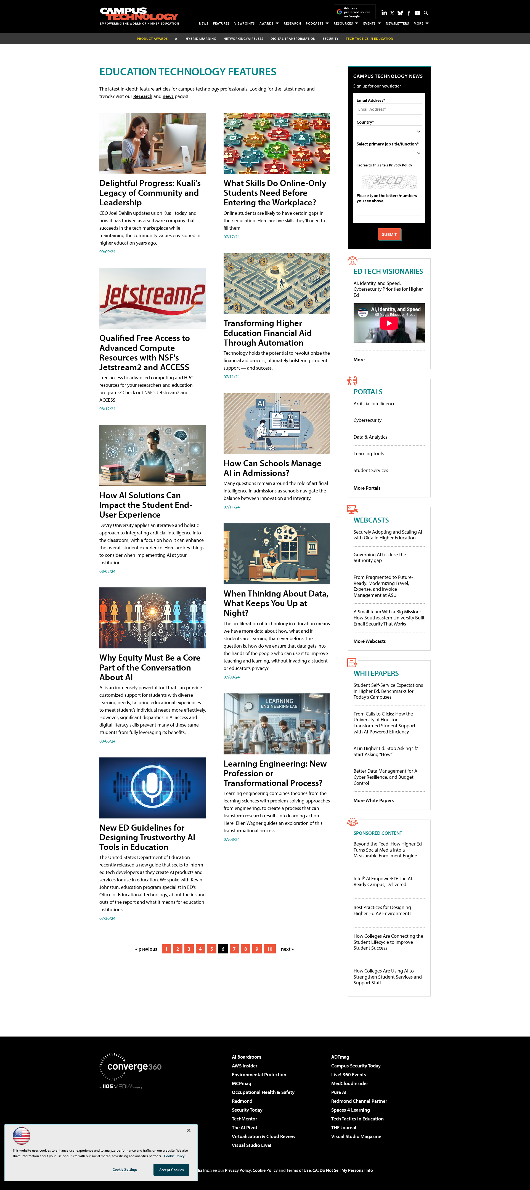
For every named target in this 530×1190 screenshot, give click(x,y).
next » (287, 949)
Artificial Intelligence (375, 403)
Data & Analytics (370, 437)
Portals (368, 391)
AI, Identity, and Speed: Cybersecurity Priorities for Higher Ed (388, 289)
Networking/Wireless (243, 38)
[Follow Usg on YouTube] (417, 13)
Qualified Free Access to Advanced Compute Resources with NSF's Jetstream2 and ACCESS (144, 352)
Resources (343, 23)
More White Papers (374, 800)
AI (177, 38)
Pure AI (338, 1092)
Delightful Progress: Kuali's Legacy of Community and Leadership (150, 192)
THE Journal (343, 1127)
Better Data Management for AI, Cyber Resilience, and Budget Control (387, 777)
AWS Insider (244, 1065)
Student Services (371, 470)
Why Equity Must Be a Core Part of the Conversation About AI (150, 667)
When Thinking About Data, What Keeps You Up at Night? (276, 603)
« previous (146, 949)
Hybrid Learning (201, 38)
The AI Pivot (244, 1127)
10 (269, 949)
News (203, 23)
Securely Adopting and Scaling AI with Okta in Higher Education (388, 535)
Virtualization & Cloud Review (263, 1136)
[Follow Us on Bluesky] (400, 13)
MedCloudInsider (349, 1083)
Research (292, 23)
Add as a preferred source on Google (357, 12)
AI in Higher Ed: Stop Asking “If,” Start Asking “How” (385, 751)
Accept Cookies (171, 1169)
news (168, 96)
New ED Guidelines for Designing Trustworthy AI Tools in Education (147, 837)
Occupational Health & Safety (263, 1092)
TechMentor (244, 1118)
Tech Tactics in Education (357, 1118)
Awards (266, 23)
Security (331, 38)
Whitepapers (376, 673)
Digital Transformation (293, 38)
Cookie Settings (125, 1169)
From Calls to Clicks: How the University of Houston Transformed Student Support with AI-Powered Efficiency (384, 723)
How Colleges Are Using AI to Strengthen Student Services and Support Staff (388, 977)
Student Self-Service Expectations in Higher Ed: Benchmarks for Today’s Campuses (388, 691)
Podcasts (315, 23)
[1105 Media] (132, 1116)
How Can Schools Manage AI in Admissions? (273, 467)
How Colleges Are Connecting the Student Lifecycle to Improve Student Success (388, 942)
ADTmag (340, 1057)
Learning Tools (369, 453)
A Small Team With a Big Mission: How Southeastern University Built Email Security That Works (389, 617)
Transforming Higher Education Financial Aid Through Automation (268, 332)
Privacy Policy (400, 165)
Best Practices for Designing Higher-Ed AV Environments (382, 910)
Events (369, 23)
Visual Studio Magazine (356, 1136)
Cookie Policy (265, 1170)
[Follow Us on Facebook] (409, 13)
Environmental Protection (259, 1074)
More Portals (367, 488)
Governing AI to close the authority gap (380, 557)
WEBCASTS (371, 519)
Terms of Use (299, 1170)
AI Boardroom (246, 1057)
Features (221, 23)
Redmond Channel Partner (359, 1101)
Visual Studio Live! (251, 1145)
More (418, 23)
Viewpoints (244, 23)
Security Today (247, 1110)
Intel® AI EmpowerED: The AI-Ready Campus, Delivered (384, 881)
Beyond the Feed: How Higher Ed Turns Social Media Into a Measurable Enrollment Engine (388, 850)
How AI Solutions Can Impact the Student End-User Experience (145, 504)
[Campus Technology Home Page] (139, 16)
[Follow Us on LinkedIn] (384, 12)
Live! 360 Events (348, 1074)
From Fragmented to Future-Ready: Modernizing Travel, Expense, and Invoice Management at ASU (384, 586)
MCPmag (241, 1083)
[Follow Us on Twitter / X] (392, 13)
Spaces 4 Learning (350, 1110)
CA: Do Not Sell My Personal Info (342, 1170)
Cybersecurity (367, 420)
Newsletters (397, 23)
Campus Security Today (356, 1065)
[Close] (189, 1130)
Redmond (242, 1101)
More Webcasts (370, 641)
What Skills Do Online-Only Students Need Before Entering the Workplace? (275, 192)
